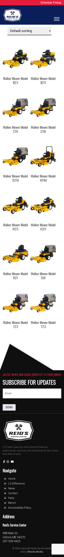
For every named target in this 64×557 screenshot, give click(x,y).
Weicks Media (35, 551)
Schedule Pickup (51, 2)
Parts (11, 498)
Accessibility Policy (19, 507)
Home (11, 478)
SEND (9, 407)
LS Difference (16, 483)
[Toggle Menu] (57, 19)
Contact (13, 493)
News (11, 488)
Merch (12, 502)
